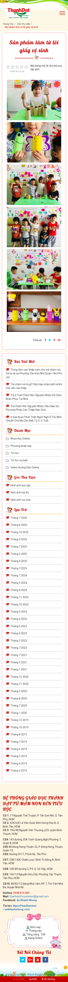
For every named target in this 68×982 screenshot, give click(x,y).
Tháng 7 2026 (19, 517)
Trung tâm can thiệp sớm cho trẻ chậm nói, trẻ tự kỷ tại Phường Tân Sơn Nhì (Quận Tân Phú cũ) (34, 373)
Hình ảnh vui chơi (20, 499)
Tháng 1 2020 (19, 712)
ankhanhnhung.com (17, 909)
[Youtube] (38, 960)
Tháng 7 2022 (19, 647)
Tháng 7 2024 (19, 575)
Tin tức (15, 452)
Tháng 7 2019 (19, 741)
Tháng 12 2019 (20, 720)
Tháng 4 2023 (19, 633)
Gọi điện (20, 979)
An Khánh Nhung (27, 900)
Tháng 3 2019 (19, 770)
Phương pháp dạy (21, 445)
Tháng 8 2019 (19, 734)
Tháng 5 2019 (19, 756)
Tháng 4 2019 (19, 763)
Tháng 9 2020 (19, 691)
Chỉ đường (49, 979)
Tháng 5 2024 (19, 582)
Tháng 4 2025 (19, 561)
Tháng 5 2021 (19, 662)
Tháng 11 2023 (20, 597)
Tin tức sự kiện (19, 460)
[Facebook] (45, 340)
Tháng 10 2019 (20, 727)
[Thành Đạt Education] (28, 13)
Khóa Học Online (20, 438)
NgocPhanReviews (24, 905)
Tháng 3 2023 (19, 640)
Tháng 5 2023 (19, 626)
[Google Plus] (30, 960)
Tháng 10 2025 (20, 532)
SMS (34, 979)
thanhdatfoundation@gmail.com (29, 896)
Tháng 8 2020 (19, 698)
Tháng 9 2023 (19, 611)
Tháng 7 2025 (19, 546)
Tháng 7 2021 (19, 655)
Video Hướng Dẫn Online (25, 467)
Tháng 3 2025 (19, 568)
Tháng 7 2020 (19, 705)
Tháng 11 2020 (20, 683)
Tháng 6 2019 (19, 749)
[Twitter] (50, 340)
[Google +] (59, 340)
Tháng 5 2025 (19, 553)
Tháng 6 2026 (19, 524)
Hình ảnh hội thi (20, 492)
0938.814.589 (21, 892)
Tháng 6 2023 (19, 618)
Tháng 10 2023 (20, 604)
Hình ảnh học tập (20, 485)
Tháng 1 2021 (19, 669)
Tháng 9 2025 (19, 539)
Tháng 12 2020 (20, 676)
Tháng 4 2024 (19, 590)
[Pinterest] (54, 340)
